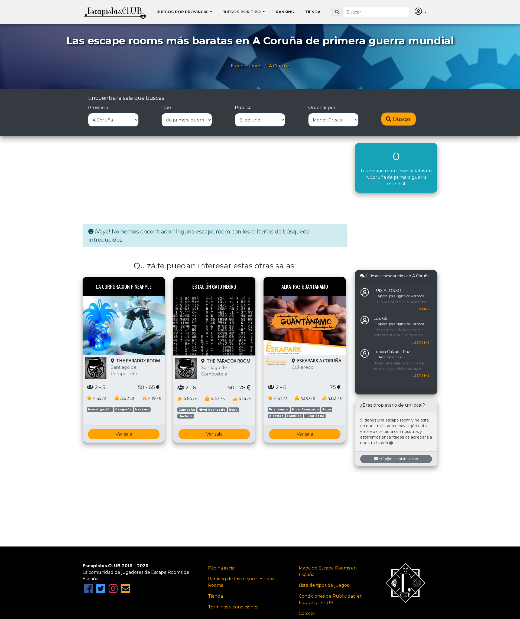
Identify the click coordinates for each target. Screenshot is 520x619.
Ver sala (124, 434)
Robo (233, 409)
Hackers (142, 409)
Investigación (100, 409)
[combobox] (376, 12)
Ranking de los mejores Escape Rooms (241, 582)
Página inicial (222, 568)
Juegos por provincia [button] (183, 11)
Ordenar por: (322, 107)
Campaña (123, 409)
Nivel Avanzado (212, 409)
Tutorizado (314, 416)
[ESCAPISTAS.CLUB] (115, 12)
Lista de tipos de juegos (324, 585)
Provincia (98, 107)
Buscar (401, 119)
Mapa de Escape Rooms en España (328, 571)
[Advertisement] (215, 181)
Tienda (313, 11)
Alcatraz (276, 416)
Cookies (307, 613)
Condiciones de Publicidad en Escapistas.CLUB (331, 599)
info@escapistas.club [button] (398, 458)
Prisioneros (278, 409)
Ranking (285, 11)
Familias (294, 416)
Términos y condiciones (233, 607)
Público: (243, 107)
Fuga (326, 409)
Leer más (420, 309)
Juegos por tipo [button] (242, 11)
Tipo (166, 107)
